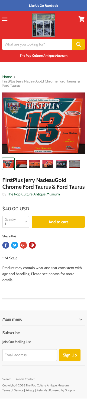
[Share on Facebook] (5, 245)
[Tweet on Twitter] (14, 245)
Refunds (42, 390)
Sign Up (70, 355)
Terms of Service (12, 390)
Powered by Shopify (62, 390)
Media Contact (25, 379)
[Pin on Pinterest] (32, 245)
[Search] (78, 44)
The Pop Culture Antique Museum (33, 194)
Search (6, 379)
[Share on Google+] (23, 245)
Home (7, 77)
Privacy (30, 390)
